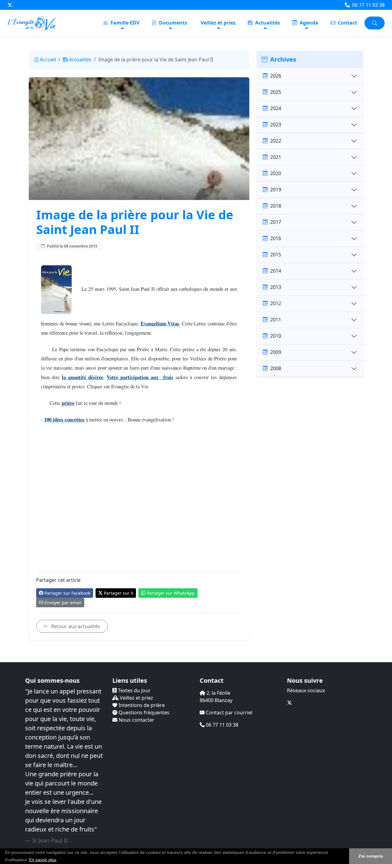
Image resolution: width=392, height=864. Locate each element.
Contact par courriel (228, 712)
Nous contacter (135, 719)
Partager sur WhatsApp (171, 593)
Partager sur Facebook (67, 593)
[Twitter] (9, 5)
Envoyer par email (62, 602)
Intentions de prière (141, 705)
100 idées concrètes (64, 419)
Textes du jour (134, 690)
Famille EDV (124, 22)
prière (68, 403)
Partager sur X (118, 593)
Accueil (48, 59)
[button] (58, 860)
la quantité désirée (82, 377)
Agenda (308, 22)
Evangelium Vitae (160, 323)
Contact (347, 22)
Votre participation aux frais (140, 377)
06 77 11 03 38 (368, 5)
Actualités (267, 22)
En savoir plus (42, 859)
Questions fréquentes (143, 712)
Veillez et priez (218, 22)
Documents (172, 22)
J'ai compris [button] (370, 856)
